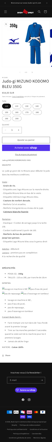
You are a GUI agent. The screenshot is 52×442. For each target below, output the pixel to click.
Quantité (5, 124)
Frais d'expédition (18, 96)
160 (16, 112)
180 (37, 112)
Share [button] (7, 355)
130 (26, 106)
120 (16, 106)
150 (6, 112)
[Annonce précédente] (5, 3)
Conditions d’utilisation (39, 429)
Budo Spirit (15, 422)
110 (6, 106)
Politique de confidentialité (17, 429)
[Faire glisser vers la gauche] (20, 72)
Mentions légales (39, 438)
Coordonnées (36, 434)
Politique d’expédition (21, 434)
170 (27, 112)
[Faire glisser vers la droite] (32, 72)
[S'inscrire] (42, 380)
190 (6, 118)
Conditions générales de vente (20, 438)
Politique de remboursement (30, 425)
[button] (5, 12)
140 (37, 106)
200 (17, 118)
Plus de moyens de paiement (26, 154)
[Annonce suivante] (47, 3)
